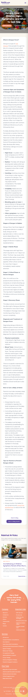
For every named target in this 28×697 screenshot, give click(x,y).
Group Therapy (6, 657)
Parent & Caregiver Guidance (10, 662)
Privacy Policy (9, 693)
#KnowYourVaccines (21, 620)
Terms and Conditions (17, 693)
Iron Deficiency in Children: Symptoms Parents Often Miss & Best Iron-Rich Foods (14, 566)
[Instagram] (21, 691)
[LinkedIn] (23, 691)
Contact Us (5, 614)
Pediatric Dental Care (20, 627)
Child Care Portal (20, 630)
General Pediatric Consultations (11, 639)
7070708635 (8, 691)
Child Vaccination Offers (20, 623)
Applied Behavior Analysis (9, 655)
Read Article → (22, 576)
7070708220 (16, 691)
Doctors (5, 617)
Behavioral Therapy (8, 650)
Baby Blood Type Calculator (10, 669)
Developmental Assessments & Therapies (13, 646)
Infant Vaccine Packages (19, 618)
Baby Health (7, 25)
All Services (6, 637)
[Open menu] (25, 2)
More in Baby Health (14, 521)
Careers (5, 625)
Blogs (4, 623)
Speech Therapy (7, 648)
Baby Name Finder (7, 678)
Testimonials (6, 621)
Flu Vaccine (19, 615)
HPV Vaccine (19, 612)
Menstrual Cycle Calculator (9, 674)
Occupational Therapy (8, 653)
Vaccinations (6, 642)
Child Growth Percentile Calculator (11, 671)
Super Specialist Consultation (10, 644)
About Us (5, 612)
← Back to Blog (14, 518)
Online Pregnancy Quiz (8, 676)
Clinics (4, 619)
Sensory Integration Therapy (10, 659)
